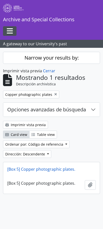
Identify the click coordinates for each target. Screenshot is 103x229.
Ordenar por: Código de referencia (34, 144)
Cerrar (49, 71)
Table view (45, 134)
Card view (18, 134)
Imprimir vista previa (28, 124)
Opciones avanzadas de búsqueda (46, 109)
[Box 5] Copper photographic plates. (41, 169)
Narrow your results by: (51, 57)
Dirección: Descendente (25, 154)
